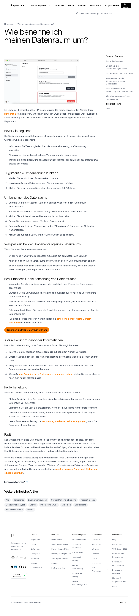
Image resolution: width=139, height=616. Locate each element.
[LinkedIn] (15, 566)
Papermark (35, 539)
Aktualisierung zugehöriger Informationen (118, 97)
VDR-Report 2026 (119, 549)
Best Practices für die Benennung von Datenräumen (119, 89)
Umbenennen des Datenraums (119, 73)
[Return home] (17, 5)
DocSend (96, 539)
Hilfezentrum (117, 544)
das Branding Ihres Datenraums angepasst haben (45, 374)
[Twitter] (12, 566)
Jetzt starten (126, 5)
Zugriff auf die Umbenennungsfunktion (116, 67)
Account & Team (88, 500)
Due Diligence (77, 552)
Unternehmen (57, 539)
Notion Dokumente (14, 509)
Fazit (108, 109)
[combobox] (123, 602)
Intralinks (95, 549)
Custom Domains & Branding (63, 500)
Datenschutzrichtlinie (60, 549)
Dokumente (19, 500)
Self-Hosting (80, 505)
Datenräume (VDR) (48, 505)
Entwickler (94, 5)
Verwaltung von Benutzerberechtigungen (64, 421)
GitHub (34, 563)
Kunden (54, 563)
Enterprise (35, 554)
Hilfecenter (9, 24)
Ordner (33, 505)
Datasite (95, 554)
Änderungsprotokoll (59, 544)
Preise (33, 544)
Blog (114, 539)
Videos (30, 509)
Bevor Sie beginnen (115, 61)
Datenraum (35, 549)
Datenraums (11, 113)
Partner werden (58, 568)
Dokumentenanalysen (15, 505)
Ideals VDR (96, 544)
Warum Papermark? (40, 5)
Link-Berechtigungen (37, 500)
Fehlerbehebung (113, 104)
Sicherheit (66, 505)
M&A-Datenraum (79, 539)
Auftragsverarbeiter (59, 558)
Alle (7, 500)
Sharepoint (96, 563)
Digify (94, 558)
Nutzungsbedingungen (61, 554)
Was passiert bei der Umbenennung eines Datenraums (115, 81)
